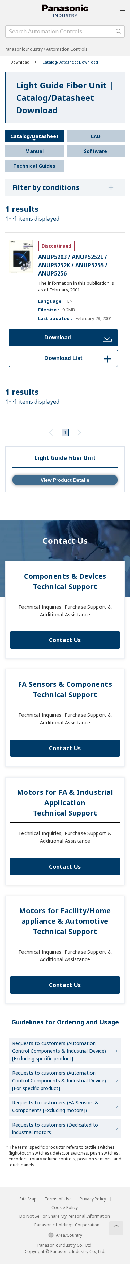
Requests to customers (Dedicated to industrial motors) (55, 1128)
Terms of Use (58, 1199)
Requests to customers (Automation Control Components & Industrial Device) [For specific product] (59, 1080)
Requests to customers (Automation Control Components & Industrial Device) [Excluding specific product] (59, 1051)
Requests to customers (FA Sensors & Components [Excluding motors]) (55, 1106)
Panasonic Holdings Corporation (66, 1225)
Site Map (28, 1199)
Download (57, 337)
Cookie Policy (64, 1208)
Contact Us (65, 640)
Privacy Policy (93, 1199)
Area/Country (69, 1235)
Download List (79, 358)
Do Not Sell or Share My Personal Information (64, 1216)
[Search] (118, 31)
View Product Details (65, 480)
